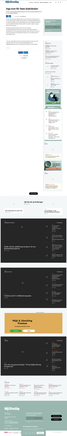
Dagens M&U (36, 2)
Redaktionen (6, 428)
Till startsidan (33, 193)
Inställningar (26, 432)
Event (50, 2)
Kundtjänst (21, 432)
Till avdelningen (59, 222)
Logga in (29, 330)
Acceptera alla (40, 432)
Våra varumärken (15, 432)
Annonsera (16, 428)
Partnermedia (11, 428)
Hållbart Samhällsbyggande (44, 2)
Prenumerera (31, 2)
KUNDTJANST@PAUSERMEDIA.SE (13, 421)
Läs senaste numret (56, 416)
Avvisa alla (33, 432)
